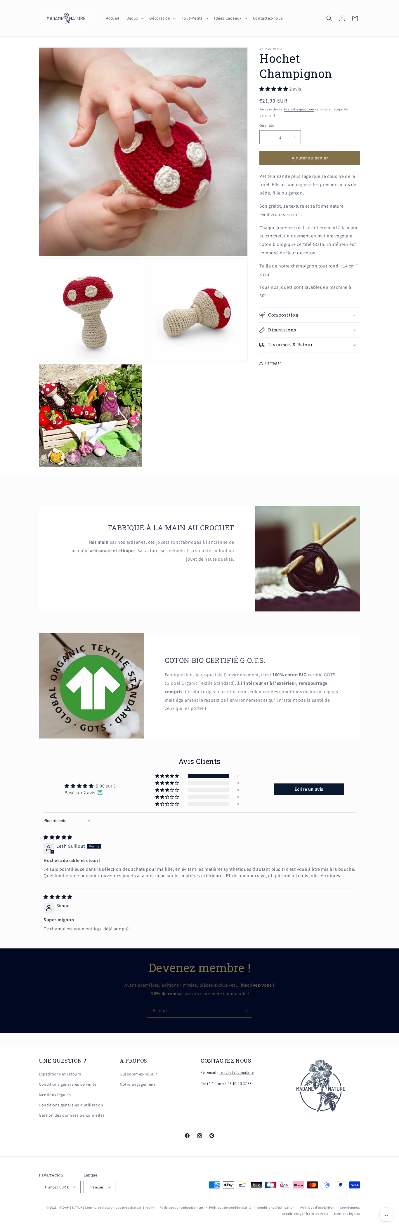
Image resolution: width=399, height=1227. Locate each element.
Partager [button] (273, 363)
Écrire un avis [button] (308, 789)
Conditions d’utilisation (276, 1207)
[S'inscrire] (245, 1011)
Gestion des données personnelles (72, 1115)
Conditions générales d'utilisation (71, 1105)
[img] (58, 837)
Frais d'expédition (299, 109)
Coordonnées (350, 1207)
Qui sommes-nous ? (138, 1074)
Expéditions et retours (60, 1074)
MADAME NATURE (71, 1207)
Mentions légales (55, 1094)
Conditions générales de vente (67, 1084)
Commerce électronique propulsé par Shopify (119, 1207)
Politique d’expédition (317, 1207)
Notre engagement (137, 1084)
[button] (134, 18)
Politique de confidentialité (230, 1207)
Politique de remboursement (181, 1207)
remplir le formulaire (236, 1072)
